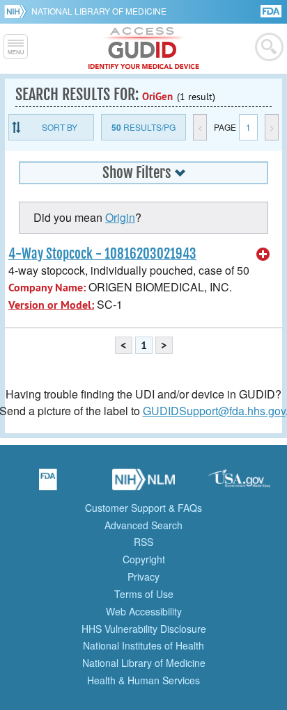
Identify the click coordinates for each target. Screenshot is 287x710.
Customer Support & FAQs (143, 508)
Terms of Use (143, 594)
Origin (120, 217)
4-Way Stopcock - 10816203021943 (102, 253)
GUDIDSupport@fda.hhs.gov (214, 411)
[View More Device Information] (263, 254)
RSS (143, 542)
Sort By (59, 127)
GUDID (143, 48)
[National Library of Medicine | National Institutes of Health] (143, 484)
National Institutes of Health (143, 645)
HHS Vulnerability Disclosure (144, 629)
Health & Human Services (143, 680)
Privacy (143, 576)
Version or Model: (51, 305)
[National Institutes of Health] (17, 11)
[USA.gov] (239, 484)
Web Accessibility (144, 611)
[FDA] (272, 10)
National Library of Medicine (98, 11)
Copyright (144, 559)
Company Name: (47, 287)
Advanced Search (143, 525)
